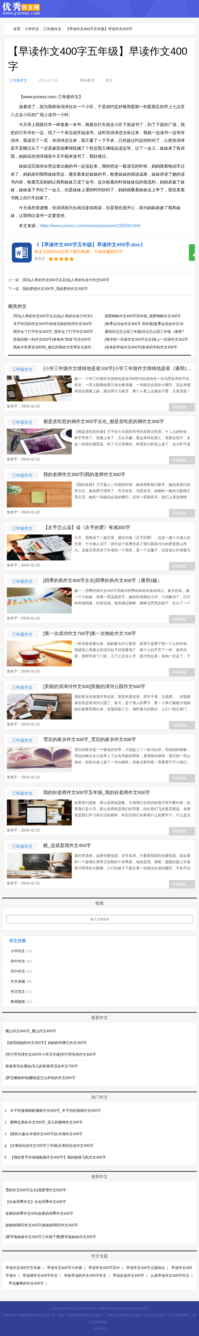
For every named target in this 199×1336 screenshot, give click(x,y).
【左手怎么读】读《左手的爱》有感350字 (86, 527)
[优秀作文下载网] (21, 13)
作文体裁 (21, 981)
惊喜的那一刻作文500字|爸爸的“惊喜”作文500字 (52, 339)
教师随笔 (21, 1002)
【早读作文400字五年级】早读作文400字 (99, 29)
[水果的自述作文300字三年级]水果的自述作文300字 (52, 1145)
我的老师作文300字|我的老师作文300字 (84, 474)
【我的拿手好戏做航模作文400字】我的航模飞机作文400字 (58, 1157)
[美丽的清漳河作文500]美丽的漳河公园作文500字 (94, 686)
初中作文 (21, 961)
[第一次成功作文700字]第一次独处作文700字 (89, 633)
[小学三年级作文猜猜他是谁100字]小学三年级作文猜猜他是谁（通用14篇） (117, 368)
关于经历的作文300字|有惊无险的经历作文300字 (52, 324)
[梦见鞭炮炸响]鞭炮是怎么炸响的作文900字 (40, 1078)
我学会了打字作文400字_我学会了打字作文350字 (53, 331)
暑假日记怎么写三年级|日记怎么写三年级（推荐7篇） (148, 331)
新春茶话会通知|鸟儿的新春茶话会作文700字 (41, 1066)
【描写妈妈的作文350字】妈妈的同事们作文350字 (46, 1043)
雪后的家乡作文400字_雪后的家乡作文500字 (89, 739)
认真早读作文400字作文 (170, 1275)
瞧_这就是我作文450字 (67, 845)
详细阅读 (179, 407)
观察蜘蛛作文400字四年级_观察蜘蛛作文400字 (143, 316)
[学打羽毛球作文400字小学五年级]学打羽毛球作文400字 (50, 1054)
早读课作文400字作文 (40, 1275)
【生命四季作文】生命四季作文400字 (35, 1202)
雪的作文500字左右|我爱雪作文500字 (35, 1190)
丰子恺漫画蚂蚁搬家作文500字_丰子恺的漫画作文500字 (55, 1110)
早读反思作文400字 (128, 1275)
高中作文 (21, 971)
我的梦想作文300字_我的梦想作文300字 (55, 289)
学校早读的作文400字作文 (85, 1275)
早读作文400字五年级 (23, 1268)
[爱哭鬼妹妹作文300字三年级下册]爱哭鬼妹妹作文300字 (50, 1237)
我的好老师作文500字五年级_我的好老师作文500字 (96, 792)
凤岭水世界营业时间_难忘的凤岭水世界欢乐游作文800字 (59, 347)
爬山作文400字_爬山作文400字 (30, 1031)
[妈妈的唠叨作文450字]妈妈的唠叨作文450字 (41, 1225)
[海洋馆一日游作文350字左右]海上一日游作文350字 (146, 339)
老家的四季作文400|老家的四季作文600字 (39, 1213)
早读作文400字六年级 (64, 1268)
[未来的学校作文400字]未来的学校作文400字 (141, 347)
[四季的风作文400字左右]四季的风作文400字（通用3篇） (102, 580)
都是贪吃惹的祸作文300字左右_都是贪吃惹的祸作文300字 (103, 421)
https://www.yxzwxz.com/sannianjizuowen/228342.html (90, 225)
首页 (16, 29)
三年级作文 (52, 29)
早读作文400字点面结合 (145, 1268)
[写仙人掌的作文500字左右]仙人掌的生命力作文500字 (66, 280)
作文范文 (21, 991)
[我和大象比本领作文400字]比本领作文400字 (46, 1134)
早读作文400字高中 (104, 1268)
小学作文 (32, 29)
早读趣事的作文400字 (26, 1283)
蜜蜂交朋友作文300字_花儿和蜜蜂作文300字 (46, 1122)
